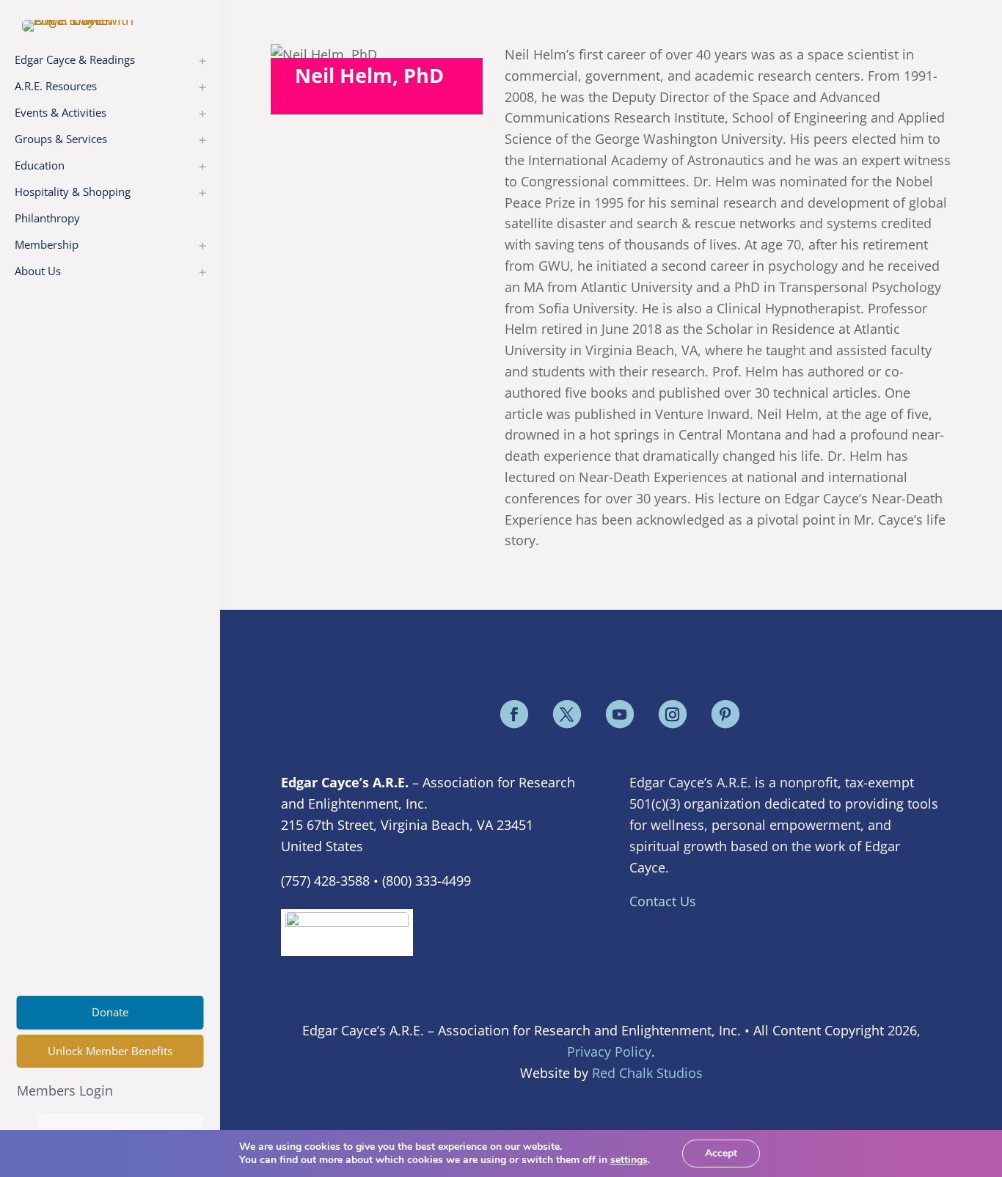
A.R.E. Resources (56, 86)
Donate (110, 1012)
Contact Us (662, 901)
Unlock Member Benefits (110, 1050)
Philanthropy (47, 218)
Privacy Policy (609, 1051)
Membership (46, 244)
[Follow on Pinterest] (725, 714)
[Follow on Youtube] (620, 714)
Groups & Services (61, 139)
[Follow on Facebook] (514, 714)
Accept (721, 1153)
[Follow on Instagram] (673, 714)
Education (40, 165)
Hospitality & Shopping (73, 191)
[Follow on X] (567, 714)
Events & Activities (60, 112)
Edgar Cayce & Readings (75, 59)
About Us (38, 271)
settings (629, 1160)
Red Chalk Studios (647, 1073)
